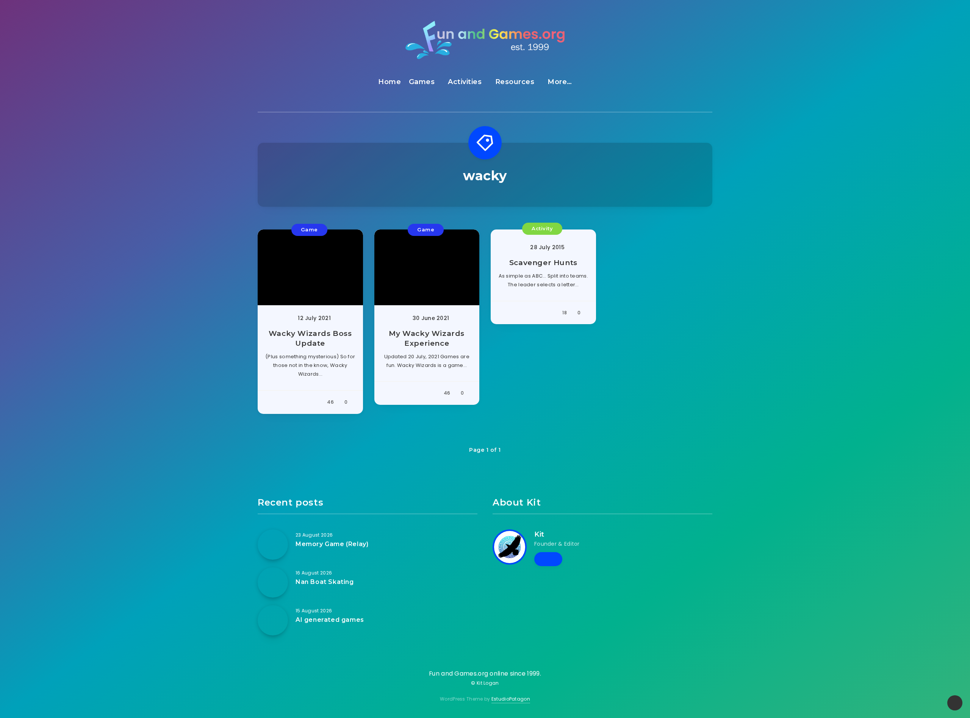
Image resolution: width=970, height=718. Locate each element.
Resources (515, 82)
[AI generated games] (273, 620)
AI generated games (330, 619)
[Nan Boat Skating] (273, 582)
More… (560, 82)
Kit (539, 534)
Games (422, 82)
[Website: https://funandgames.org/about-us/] (548, 559)
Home (389, 82)
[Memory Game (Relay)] (273, 544)
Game (309, 229)
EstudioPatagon (510, 699)
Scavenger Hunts (543, 262)
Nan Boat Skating (325, 581)
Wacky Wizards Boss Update (310, 338)
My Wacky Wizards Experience (427, 338)
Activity (542, 228)
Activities (465, 82)
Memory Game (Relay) (332, 544)
